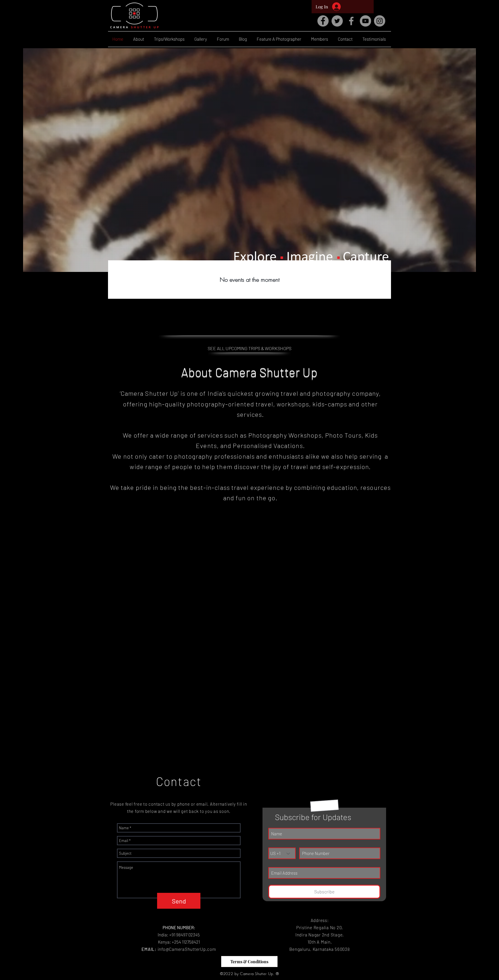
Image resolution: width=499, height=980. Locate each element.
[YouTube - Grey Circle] (365, 21)
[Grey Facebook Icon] (351, 21)
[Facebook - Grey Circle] (323, 21)
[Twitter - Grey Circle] (337, 21)
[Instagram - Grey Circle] (379, 21)
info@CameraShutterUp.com (187, 949)
